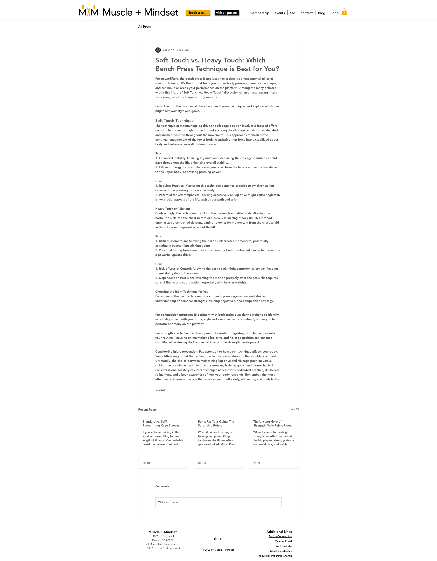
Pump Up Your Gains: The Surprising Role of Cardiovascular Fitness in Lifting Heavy (216, 423)
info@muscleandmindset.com (162, 544)
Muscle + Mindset (140, 12)
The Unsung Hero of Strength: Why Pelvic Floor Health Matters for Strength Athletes (273, 423)
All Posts (144, 27)
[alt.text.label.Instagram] (215, 539)
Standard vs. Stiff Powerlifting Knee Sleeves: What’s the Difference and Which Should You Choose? (162, 423)
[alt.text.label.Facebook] (220, 539)
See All (295, 408)
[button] (344, 11)
